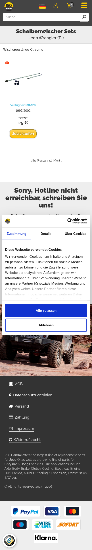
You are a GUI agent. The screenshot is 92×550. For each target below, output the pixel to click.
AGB (18, 384)
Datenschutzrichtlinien (31, 395)
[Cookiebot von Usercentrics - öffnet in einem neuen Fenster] (67, 221)
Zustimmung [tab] (17, 233)
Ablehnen (46, 325)
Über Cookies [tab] (75, 233)
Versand (21, 406)
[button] (56, 6)
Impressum (23, 428)
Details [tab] (46, 233)
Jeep (33, 37)
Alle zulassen (46, 310)
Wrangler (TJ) (51, 37)
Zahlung (21, 417)
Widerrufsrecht (26, 439)
